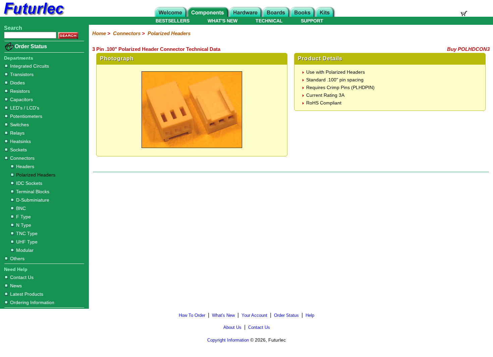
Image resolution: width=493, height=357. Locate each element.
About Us (232, 327)
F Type (23, 216)
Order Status (31, 46)
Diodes (17, 82)
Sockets (18, 149)
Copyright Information (228, 340)
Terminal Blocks (32, 191)
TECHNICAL (269, 20)
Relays (17, 133)
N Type (23, 225)
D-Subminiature (32, 200)
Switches (19, 124)
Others (17, 258)
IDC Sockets (29, 183)
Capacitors (21, 99)
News (16, 285)
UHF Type (27, 241)
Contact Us (22, 277)
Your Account (254, 315)
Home (99, 33)
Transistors (22, 74)
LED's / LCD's (24, 108)
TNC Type (27, 233)
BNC (21, 208)
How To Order (192, 315)
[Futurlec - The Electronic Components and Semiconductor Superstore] (33, 15)
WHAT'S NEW (222, 20)
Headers (25, 166)
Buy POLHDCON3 (468, 49)
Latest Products (26, 294)
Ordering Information (32, 302)
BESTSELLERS (172, 20)
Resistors (20, 91)
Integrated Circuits (29, 66)
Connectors (22, 158)
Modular (25, 250)
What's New (223, 315)
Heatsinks (20, 141)
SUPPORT (312, 20)
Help (310, 315)
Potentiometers (26, 116)
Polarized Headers (35, 174)
